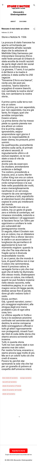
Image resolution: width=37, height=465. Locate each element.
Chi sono (22, 21)
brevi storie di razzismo (10, 378)
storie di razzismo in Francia (11, 386)
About (13, 21)
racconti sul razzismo (9, 382)
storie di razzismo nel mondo (12, 390)
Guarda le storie (18, 451)
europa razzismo (25, 378)
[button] (34, 29)
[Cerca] (34, 5)
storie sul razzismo (8, 394)
